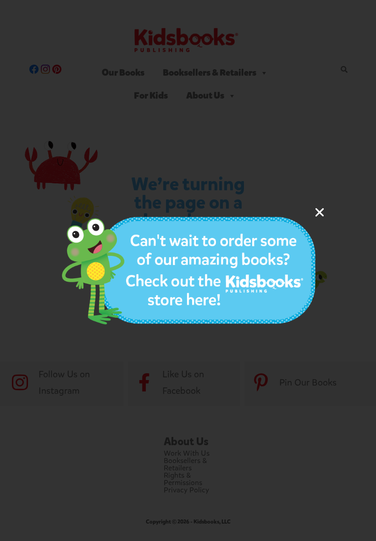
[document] (188, 270)
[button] (320, 212)
